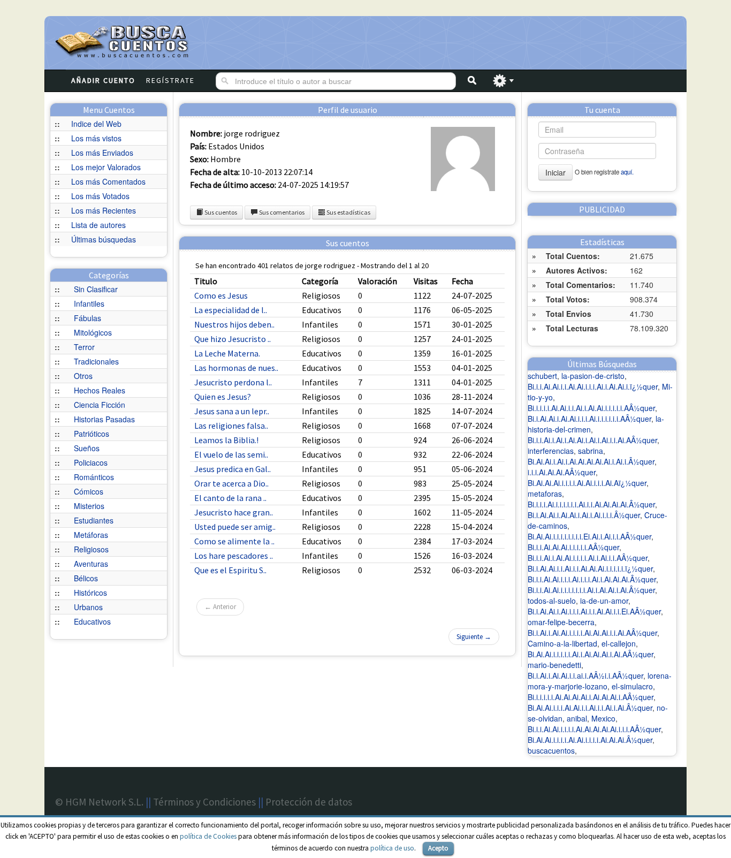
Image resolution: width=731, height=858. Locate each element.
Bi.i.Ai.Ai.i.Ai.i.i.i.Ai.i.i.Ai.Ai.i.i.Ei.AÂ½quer (594, 611)
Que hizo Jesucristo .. (232, 338)
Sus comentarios (281, 212)
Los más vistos (96, 138)
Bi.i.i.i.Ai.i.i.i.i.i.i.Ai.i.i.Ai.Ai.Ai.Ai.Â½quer (591, 504)
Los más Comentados (108, 181)
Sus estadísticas (347, 212)
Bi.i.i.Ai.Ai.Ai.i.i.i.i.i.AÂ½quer (573, 547)
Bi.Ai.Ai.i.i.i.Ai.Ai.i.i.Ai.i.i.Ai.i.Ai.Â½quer (590, 707)
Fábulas (87, 318)
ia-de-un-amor (604, 600)
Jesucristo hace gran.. (233, 512)
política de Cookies (208, 836)
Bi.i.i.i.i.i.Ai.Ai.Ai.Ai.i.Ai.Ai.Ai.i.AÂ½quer (590, 697)
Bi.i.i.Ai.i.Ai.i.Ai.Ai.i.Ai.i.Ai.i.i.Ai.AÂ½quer (592, 440)
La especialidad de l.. (230, 310)
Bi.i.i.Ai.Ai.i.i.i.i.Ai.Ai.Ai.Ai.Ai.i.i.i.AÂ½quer (594, 729)
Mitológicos (93, 332)
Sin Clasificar (96, 289)
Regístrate (170, 80)
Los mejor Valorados (106, 167)
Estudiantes (93, 520)
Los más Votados (100, 196)
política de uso (392, 848)
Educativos (92, 621)
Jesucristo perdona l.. (233, 382)
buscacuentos (551, 750)
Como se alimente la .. (234, 541)
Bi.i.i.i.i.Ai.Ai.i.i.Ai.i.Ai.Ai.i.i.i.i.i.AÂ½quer (591, 408)
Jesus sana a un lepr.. (231, 411)
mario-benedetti (554, 664)
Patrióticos (91, 433)
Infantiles (89, 303)
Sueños (87, 448)
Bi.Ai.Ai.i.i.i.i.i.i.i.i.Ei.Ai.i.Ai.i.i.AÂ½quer (589, 536)
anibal (577, 718)
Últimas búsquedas (103, 239)
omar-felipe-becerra (561, 622)
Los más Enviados (102, 152)
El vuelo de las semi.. (231, 454)
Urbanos (88, 607)
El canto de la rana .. (230, 497)
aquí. (627, 172)
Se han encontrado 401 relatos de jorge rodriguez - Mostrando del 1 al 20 (312, 265)
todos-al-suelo (552, 600)
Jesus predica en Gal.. (232, 469)
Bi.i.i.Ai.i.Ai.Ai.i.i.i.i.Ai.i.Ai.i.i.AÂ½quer (588, 557)
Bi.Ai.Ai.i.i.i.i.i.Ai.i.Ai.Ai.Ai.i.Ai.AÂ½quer (590, 654)
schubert (542, 375)
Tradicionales (96, 361)
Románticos (94, 477)
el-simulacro (632, 686)
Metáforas (91, 534)
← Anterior (220, 606)
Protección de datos (308, 801)
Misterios (89, 505)
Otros (83, 375)
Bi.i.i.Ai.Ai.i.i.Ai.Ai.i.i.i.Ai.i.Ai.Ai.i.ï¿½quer (593, 386)
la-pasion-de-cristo (593, 375)
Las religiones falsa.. (231, 425)
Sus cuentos (220, 212)
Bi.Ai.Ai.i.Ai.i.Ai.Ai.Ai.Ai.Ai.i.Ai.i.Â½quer (591, 461)
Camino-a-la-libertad (562, 643)
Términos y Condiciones (204, 801)
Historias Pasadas (104, 419)
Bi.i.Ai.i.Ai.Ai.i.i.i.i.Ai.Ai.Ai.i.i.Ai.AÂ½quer (592, 632)
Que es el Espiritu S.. (230, 570)
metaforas (545, 493)
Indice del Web (96, 123)
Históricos (90, 592)
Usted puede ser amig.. (235, 526)
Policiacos (91, 462)
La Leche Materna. (227, 353)
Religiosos (91, 549)
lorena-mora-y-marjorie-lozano (600, 681)
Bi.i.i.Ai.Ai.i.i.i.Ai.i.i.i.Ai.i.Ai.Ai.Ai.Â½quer (592, 579)
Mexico (603, 718)
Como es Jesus (221, 295)
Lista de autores (98, 224)
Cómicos (88, 491)
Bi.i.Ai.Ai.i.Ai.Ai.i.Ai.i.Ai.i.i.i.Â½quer (584, 515)
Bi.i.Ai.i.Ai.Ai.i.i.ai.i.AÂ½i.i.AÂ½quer (585, 675)
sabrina (590, 450)
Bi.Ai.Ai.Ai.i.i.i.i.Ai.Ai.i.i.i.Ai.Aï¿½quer (587, 482)
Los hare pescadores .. (233, 555)
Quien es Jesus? (222, 396)
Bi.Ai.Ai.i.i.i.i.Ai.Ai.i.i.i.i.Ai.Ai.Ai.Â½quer (590, 739)
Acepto (438, 848)
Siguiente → (473, 636)
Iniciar (555, 172)
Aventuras (91, 563)
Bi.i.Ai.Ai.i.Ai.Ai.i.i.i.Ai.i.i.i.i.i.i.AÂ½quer (589, 418)
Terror (84, 346)
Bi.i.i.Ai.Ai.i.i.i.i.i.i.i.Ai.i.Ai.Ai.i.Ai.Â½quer (591, 589)
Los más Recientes (103, 210)
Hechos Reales (99, 390)
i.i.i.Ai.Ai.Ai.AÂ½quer (562, 472)
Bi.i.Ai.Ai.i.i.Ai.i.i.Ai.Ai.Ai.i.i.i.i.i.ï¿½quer (590, 568)
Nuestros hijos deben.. (234, 324)
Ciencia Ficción (99, 404)
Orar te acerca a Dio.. (231, 483)
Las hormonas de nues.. (236, 367)
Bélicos (86, 578)
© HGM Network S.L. (99, 801)
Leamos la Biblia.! (226, 440)
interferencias (551, 450)
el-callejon (618, 643)
